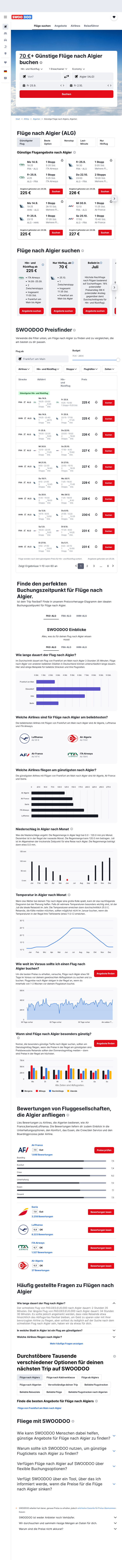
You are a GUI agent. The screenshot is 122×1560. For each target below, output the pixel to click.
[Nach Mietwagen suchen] (5, 40)
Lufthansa (37, 1224)
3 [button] (94, 566)
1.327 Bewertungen (42, 1252)
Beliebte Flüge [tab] (54, 1392)
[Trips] (5, 62)
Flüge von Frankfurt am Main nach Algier (39, 1408)
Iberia (35, 1207)
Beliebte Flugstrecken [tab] (96, 1384)
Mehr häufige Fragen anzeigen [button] (66, 1343)
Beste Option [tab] (48, 142)
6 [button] (108, 566)
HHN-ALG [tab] (81, 615)
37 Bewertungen (40, 1270)
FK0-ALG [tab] (51, 615)
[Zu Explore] (5, 53)
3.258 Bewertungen (42, 1216)
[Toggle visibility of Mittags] (41, 1091)
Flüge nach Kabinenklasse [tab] (61, 1377)
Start (18, 119)
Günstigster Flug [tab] (26, 142)
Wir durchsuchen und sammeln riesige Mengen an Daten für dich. (58, 1523)
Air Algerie (37, 1260)
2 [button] (87, 566)
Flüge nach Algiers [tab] (30, 1377)
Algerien (36, 119)
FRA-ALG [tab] (66, 615)
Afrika (26, 119)
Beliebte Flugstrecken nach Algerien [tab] (88, 1392)
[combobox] (78, 69)
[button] (5, 17)
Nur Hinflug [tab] (104, 142)
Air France (37, 1145)
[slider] (118, 360)
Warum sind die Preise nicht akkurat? (41, 1528)
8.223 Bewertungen (42, 1234)
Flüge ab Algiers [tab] (90, 1377)
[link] (31, 311)
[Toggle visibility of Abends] (72, 1091)
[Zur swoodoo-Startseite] (21, 17)
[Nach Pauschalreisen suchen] (5, 47)
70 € (25, 56)
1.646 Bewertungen (42, 1154)
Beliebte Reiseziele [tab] (30, 1392)
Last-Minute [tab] (84, 142)
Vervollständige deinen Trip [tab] (63, 1384)
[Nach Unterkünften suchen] (5, 33)
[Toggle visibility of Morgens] (26, 1091)
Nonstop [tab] (69, 140)
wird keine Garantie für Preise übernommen (97, 1508)
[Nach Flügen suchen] (5, 27)
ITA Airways (38, 1242)
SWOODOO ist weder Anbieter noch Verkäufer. (47, 1517)
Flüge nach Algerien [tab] (30, 1384)
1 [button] (80, 566)
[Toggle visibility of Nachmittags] (56, 1091)
